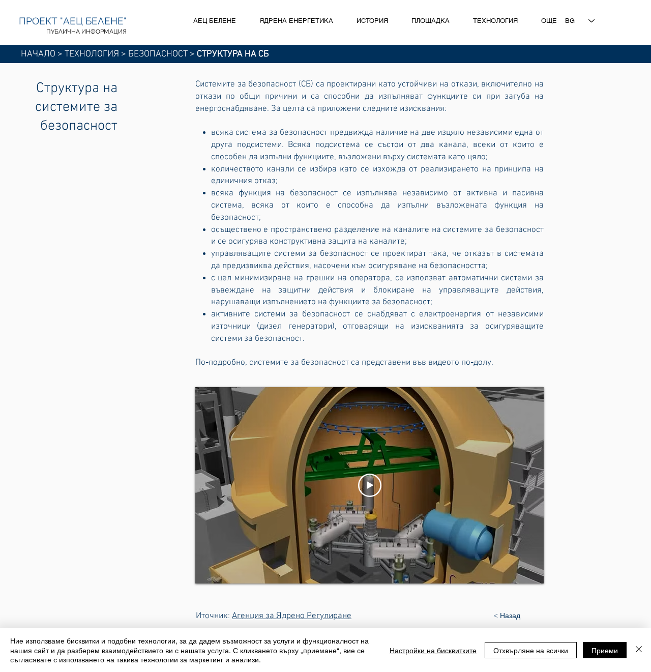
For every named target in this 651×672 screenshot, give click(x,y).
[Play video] (369, 485)
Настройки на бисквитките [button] (433, 650)
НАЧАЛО (38, 54)
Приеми (604, 650)
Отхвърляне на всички (530, 650)
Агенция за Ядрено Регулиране (291, 616)
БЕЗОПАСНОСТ (158, 54)
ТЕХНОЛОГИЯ (92, 54)
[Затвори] (639, 650)
